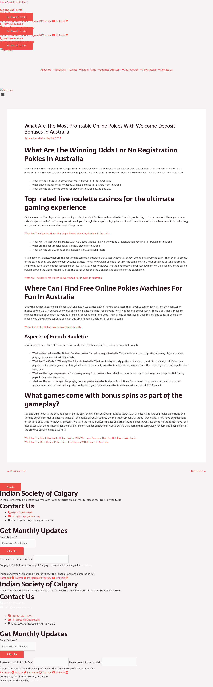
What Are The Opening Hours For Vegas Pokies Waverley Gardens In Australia (67, 233)
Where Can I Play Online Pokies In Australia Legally (52, 327)
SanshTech (86, 565)
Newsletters (149, 69)
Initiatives (60, 69)
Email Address (8, 537)
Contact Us (166, 69)
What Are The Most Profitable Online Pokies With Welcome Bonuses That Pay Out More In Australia (80, 438)
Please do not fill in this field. (17, 559)
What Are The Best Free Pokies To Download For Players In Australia (63, 277)
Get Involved (131, 69)
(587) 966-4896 (12, 10)
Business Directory (110, 69)
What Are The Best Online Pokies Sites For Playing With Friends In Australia (66, 442)
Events (73, 69)
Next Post (198, 471)
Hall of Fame (88, 69)
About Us (46, 69)
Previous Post (16, 471)
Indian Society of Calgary (14, 2)
